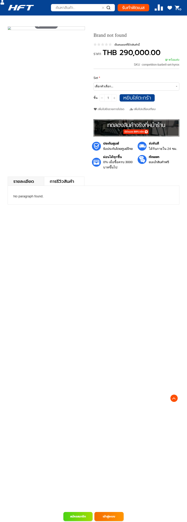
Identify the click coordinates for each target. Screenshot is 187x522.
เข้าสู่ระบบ (109, 516)
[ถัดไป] (82, 28)
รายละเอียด (23, 181)
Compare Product (159, 8)
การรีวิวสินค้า (62, 181)
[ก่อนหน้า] (11, 28)
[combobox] (83, 7)
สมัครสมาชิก (78, 516)
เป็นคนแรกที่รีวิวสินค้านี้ (127, 45)
